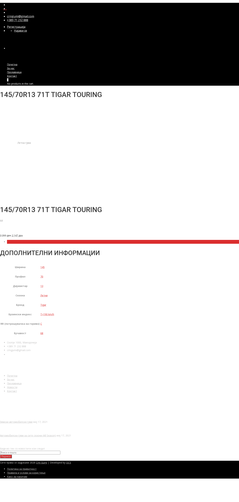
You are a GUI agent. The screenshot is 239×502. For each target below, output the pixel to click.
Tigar (43, 305)
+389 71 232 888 (17, 20)
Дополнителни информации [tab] (23, 241)
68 (41, 333)
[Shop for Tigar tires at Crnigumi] (13, 229)
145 (42, 267)
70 (41, 276)
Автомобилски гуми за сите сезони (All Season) (28, 435)
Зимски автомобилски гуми (16, 421)
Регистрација (16, 27)
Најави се (20, 31)
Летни (44, 295)
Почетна (12, 64)
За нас (11, 68)
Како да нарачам (17, 476)
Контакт (12, 76)
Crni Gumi (41, 462)
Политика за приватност (22, 469)
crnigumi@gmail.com (20, 16)
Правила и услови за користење (26, 472)
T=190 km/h (47, 314)
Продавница (14, 72)
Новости (12, 387)
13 (41, 286)
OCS (68, 462)
